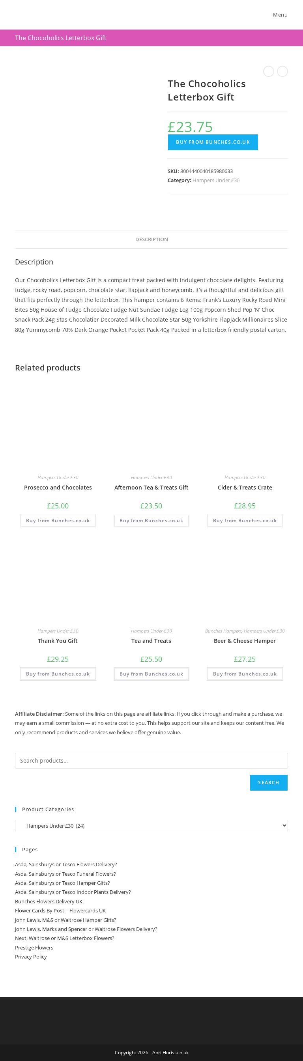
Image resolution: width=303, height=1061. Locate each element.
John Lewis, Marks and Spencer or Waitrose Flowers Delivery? (86, 929)
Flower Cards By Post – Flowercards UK (60, 910)
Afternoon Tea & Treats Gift (151, 487)
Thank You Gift (58, 640)
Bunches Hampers (223, 630)
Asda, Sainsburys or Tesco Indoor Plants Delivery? (73, 891)
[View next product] (282, 71)
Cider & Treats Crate (245, 487)
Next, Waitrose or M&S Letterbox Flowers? (64, 938)
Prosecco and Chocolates (58, 487)
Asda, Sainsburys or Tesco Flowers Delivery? (66, 864)
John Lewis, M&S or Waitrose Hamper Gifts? (65, 919)
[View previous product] (268, 71)
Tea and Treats (151, 640)
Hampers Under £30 (216, 180)
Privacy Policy (31, 956)
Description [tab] (151, 239)
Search (268, 782)
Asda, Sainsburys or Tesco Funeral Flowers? (65, 873)
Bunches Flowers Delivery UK (48, 901)
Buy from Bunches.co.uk (213, 142)
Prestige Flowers (34, 947)
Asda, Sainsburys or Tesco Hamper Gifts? (62, 882)
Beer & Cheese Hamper (245, 640)
